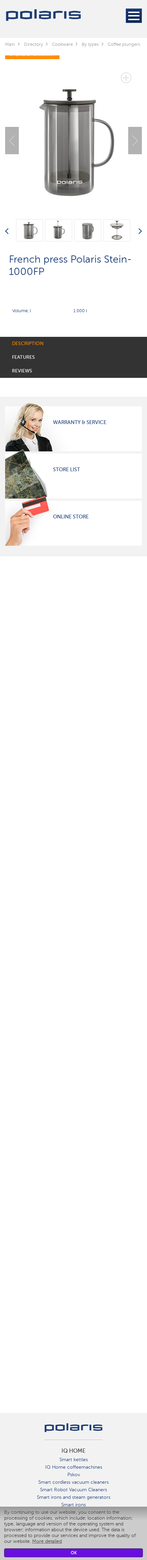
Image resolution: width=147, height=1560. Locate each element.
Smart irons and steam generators (73, 1497)
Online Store (71, 517)
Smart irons (73, 1505)
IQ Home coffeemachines (73, 1467)
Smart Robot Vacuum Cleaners (73, 1490)
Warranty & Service (79, 422)
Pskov (73, 1475)
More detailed (47, 1541)
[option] (73, 135)
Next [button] (135, 140)
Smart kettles (73, 1460)
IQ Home (73, 1451)
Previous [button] (12, 140)
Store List (66, 469)
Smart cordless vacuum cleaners (73, 1482)
